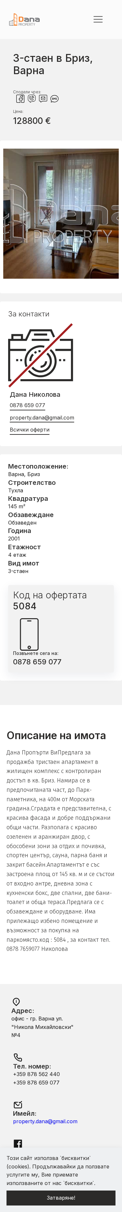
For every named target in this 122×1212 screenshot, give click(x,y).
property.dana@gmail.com (42, 417)
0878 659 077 (27, 405)
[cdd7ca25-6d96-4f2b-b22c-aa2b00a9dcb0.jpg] (61, 276)
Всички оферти (29, 429)
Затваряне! (61, 1197)
